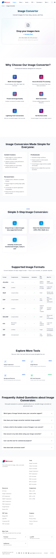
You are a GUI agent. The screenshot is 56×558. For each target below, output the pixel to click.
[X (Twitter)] (17, 553)
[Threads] (24, 553)
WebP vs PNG (32, 493)
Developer (39, 2)
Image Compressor (33, 471)
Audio (26, 2)
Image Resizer (5, 506)
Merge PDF (5, 516)
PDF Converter (5, 523)
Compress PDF (5, 521)
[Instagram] (21, 553)
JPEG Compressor (6, 501)
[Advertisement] (28, 52)
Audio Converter (33, 468)
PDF (32, 2)
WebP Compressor (6, 498)
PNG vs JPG (32, 491)
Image (14, 2)
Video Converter (33, 466)
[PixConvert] (6, 2)
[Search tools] (52, 2)
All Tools (4, 491)
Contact (31, 523)
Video (20, 2)
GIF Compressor (6, 496)
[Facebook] (19, 553)
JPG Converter (32, 476)
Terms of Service (33, 521)
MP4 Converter (33, 481)
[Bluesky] (28, 553)
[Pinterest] (26, 553)
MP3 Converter (32, 484)
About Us (31, 516)
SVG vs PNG (32, 498)
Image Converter (33, 463)
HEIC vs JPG (32, 496)
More (46, 2)
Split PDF (4, 518)
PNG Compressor (6, 504)
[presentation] (28, 31)
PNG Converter (32, 479)
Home (3, 6)
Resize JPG (5, 509)
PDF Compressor (33, 473)
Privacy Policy (32, 518)
